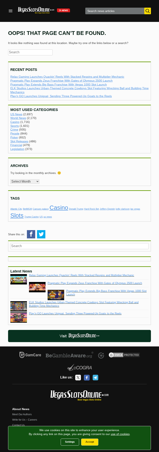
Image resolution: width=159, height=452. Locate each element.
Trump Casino (31, 216)
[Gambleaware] (70, 355)
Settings (70, 441)
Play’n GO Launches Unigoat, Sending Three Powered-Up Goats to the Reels (61, 96)
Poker (14, 137)
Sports (14, 125)
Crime (14, 129)
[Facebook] (86, 377)
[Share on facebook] (31, 234)
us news (47, 216)
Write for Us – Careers (24, 419)
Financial (16, 145)
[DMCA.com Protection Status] (124, 355)
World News (18, 118)
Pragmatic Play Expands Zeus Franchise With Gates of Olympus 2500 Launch (61, 80)
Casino (14, 122)
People (14, 133)
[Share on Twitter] (41, 234)
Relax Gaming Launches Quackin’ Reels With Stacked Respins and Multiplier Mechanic (67, 76)
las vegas (135, 209)
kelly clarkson (123, 209)
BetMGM (27, 209)
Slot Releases (19, 141)
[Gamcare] (30, 355)
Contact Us (18, 425)
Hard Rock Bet (91, 209)
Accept (90, 441)
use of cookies (120, 434)
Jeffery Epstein (107, 209)
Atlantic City (16, 209)
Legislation (17, 149)
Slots (17, 215)
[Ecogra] (79, 368)
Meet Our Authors (22, 414)
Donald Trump (76, 209)
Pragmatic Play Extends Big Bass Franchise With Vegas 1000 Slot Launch (58, 84)
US (41, 216)
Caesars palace (41, 209)
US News (16, 114)
